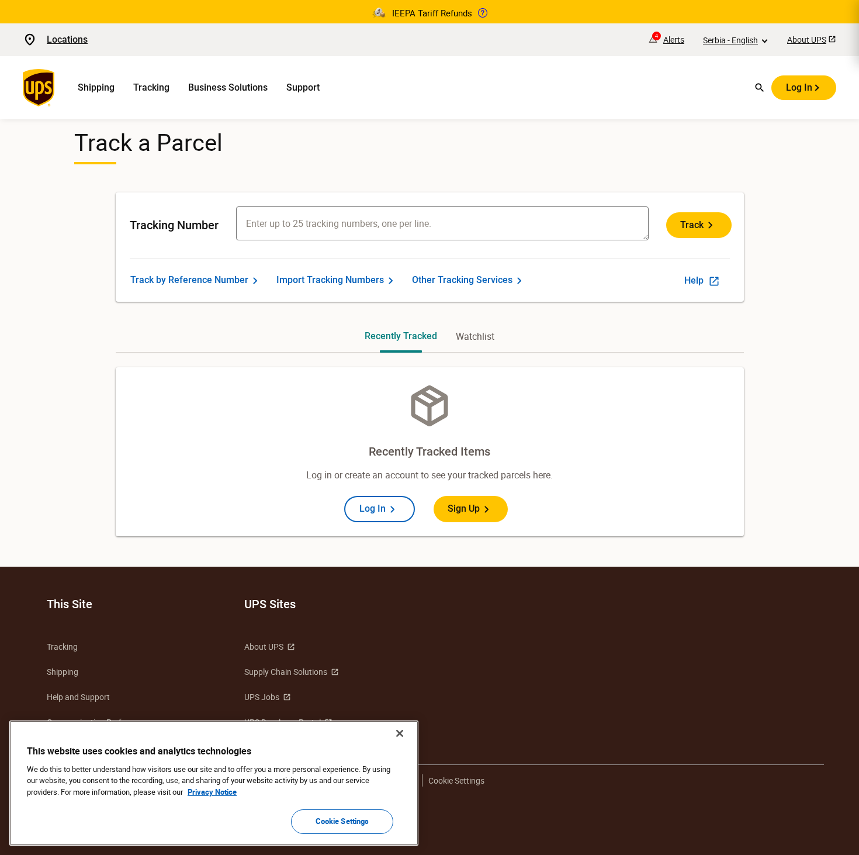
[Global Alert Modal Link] (482, 13)
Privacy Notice (212, 792)
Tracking (151, 87)
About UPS (806, 39)
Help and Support (78, 696)
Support (303, 87)
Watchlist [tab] (475, 336)
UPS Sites (270, 604)
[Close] (400, 733)
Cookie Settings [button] (456, 780)
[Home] (41, 87)
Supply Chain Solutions (285, 671)
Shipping (96, 87)
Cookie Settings (342, 821)
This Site (69, 604)
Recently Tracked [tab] (401, 336)
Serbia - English (730, 40)
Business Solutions (228, 87)
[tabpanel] (430, 451)
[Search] (759, 87)
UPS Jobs (261, 696)
